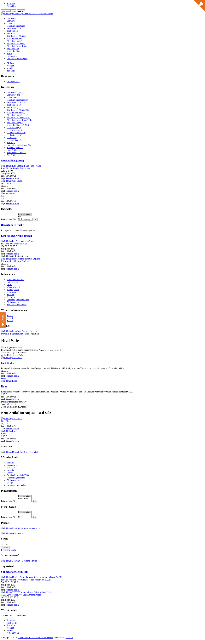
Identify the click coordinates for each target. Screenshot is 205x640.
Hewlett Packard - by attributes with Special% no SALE (26, 580)
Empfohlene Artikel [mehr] (16, 235)
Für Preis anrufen (14, 38)
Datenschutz (12, 282)
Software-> (13, 95)
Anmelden (11, 6)
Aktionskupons (13, 302)
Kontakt (10, 66)
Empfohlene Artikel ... (16, 152)
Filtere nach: (6, 350)
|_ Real (12, 137)
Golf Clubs (7, 363)
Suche (4, 538)
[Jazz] (24, 514)
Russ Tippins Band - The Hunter (15, 168)
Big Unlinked (13, 48)
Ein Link (11, 462)
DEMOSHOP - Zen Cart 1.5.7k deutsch (35, 637)
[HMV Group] (24, 498)
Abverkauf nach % (15, 41)
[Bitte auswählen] (25, 214)
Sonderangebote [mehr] (14, 571)
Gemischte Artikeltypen (17, 58)
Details (4, 378)
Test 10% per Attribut (16, 36)
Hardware (11, 18)
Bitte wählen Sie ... (9, 219)
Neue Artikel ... (13, 150)
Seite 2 (10, 315)
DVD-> (12, 97)
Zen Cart (11, 71)
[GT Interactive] (25, 219)
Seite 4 (10, 320)
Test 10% (11, 33)
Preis (20, 355)
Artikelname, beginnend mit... (25, 350)
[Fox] (25, 217)
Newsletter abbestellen (16, 304)
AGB (9, 284)
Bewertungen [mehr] (13, 224)
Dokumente (12, 56)
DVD (9, 23)
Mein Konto (12, 623)
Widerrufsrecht (13, 287)
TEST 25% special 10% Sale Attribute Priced (21, 595)
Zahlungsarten (13, 289)
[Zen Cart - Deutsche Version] (19, 331)
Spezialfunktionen (20, 334)
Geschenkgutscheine (16, 26)
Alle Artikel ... (13, 155)
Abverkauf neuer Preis (16, 46)
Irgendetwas (12, 465)
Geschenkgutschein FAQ (18, 299)
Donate (3, 318)
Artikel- (14, 355)
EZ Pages (11, 63)
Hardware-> (13, 92)
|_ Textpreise (14, 135)
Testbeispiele (12, 31)
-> (18, 125)
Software (11, 21)
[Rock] (24, 517)
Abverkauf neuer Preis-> (19, 120)
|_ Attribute (14, 127)
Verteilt (10, 68)
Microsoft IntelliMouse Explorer (15, 261)
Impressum (11, 292)
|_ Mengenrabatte (16, 132)
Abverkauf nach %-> (17, 115)
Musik (9, 53)
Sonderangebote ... (15, 147)
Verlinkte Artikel (14, 28)
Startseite (11, 3)
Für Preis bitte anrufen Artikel (14, 244)
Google (10, 483)
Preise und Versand (15, 279)
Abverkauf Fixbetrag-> (18, 117)
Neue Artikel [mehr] (12, 160)
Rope (4, 386)
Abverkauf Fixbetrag (16, 43)
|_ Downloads (15, 130)
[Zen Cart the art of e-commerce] (20, 528)
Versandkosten (12, 178)
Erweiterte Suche (8, 550)
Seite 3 (10, 318)
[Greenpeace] (12, 533)
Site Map (11, 297)
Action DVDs (13, 633)
